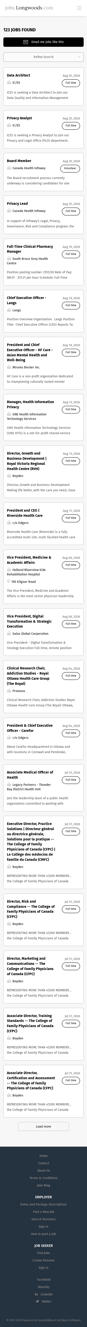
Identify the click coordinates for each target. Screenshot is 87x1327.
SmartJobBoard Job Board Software (59, 1320)
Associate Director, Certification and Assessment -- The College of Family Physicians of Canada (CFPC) (31, 1080)
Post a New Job (43, 1212)
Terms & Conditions (43, 1178)
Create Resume (44, 1260)
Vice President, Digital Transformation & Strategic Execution (29, 621)
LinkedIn (47, 1294)
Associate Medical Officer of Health (30, 775)
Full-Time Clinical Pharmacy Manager (30, 249)
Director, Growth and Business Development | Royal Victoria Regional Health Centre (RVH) (27, 461)
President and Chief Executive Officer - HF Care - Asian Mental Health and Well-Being (30, 352)
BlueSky (43, 1287)
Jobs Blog (43, 1185)
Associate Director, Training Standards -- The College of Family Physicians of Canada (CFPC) (30, 1023)
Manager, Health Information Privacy (30, 404)
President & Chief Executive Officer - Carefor (30, 728)
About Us (43, 1170)
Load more (43, 1126)
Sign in (43, 1226)
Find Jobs (43, 1253)
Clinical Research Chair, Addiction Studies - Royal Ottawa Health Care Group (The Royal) (28, 676)
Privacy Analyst (19, 118)
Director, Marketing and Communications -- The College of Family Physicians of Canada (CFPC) (30, 966)
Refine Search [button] (44, 57)
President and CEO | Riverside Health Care (25, 513)
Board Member (19, 161)
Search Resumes (43, 1219)
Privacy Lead (17, 203)
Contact (43, 1163)
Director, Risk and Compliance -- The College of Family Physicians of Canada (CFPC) (31, 909)
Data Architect (18, 75)
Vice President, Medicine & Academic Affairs (29, 560)
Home (43, 1156)
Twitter (47, 1301)
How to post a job (43, 1234)
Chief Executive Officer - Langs (26, 300)
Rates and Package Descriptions (43, 1204)
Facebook (43, 1279)
